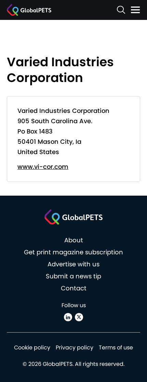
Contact (73, 288)
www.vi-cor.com (42, 166)
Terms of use (116, 347)
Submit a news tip (73, 276)
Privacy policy (74, 347)
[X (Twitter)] (79, 317)
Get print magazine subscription (73, 252)
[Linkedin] (68, 317)
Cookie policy (32, 347)
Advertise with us (73, 264)
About (73, 240)
